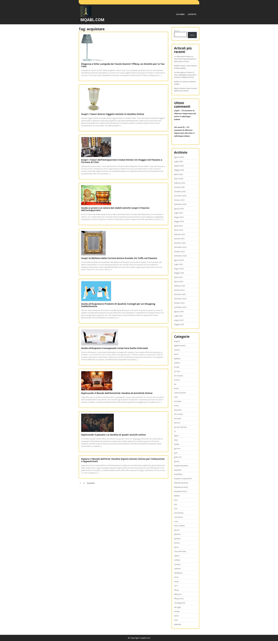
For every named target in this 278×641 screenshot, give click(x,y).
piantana (177, 534)
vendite (177, 611)
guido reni (177, 457)
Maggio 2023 (179, 324)
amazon (177, 350)
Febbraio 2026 (179, 183)
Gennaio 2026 (179, 187)
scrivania (177, 564)
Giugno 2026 (179, 166)
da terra (177, 423)
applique (177, 358)
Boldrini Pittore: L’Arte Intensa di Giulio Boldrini (185, 66)
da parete (177, 410)
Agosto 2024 (179, 260)
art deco (177, 371)
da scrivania (178, 414)
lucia (175, 508)
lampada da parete (181, 465)
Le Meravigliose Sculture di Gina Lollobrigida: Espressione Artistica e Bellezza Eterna (185, 74)
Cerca (192, 35)
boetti (176, 388)
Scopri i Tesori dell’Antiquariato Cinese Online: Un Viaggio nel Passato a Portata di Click (121, 161)
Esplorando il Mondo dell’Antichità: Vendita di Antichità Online (116, 393)
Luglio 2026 (178, 161)
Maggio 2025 (179, 221)
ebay (176, 440)
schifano (177, 560)
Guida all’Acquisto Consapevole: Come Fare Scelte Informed (114, 348)
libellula (176, 496)
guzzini (176, 461)
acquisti (177, 341)
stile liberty (178, 573)
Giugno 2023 (179, 320)
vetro (176, 620)
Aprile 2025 (178, 226)
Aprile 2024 (178, 277)
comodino (177, 401)
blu (175, 384)
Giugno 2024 (179, 269)
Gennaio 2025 (179, 238)
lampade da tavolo (181, 487)
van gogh (177, 607)
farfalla (176, 444)
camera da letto (180, 393)
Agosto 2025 (179, 208)
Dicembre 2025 (180, 191)
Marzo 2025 (178, 230)
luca (175, 504)
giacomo (177, 448)
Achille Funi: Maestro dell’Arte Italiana (185, 82)
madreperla (178, 517)
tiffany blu (177, 594)
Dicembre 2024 (180, 243)
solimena (177, 568)
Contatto (192, 14)
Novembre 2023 (180, 298)
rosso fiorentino (180, 551)
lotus (176, 500)
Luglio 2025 (178, 213)
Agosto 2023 (179, 311)
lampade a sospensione (183, 478)
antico (176, 354)
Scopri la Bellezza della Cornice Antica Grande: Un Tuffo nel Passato (119, 258)
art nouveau (178, 375)
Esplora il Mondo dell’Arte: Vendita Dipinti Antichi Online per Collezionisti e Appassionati (123, 460)
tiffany (176, 590)
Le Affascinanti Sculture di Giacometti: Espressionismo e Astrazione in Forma (185, 58)
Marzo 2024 (178, 281)
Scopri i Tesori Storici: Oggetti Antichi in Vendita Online (112, 114)
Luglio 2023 (178, 316)
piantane (177, 538)
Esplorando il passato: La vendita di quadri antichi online (113, 434)
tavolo (176, 581)
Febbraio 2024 (179, 286)
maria (176, 521)
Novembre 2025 (180, 196)
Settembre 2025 (180, 204)
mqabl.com (92, 19)
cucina (176, 405)
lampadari (177, 470)
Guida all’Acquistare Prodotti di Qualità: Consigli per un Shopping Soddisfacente (118, 305)
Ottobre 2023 (179, 303)
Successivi (90, 483)
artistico (177, 380)
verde (176, 616)
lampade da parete (181, 483)
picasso (177, 543)
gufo (175, 453)
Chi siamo (180, 14)
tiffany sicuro (179, 598)
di (174, 431)
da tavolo (177, 418)
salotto (176, 556)
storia (176, 577)
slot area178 (179, 127)
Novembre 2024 (180, 247)
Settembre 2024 (180, 256)
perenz (176, 530)
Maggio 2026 (179, 170)
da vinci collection (180, 427)
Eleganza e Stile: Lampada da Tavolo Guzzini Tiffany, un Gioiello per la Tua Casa (123, 65)
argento (177, 363)
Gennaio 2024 (179, 290)
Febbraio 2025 (179, 234)
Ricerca (177, 31)
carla (176, 397)
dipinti (176, 435)
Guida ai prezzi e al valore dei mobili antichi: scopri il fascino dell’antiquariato (115, 209)
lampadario (178, 474)
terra (176, 586)
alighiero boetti (179, 345)
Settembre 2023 (180, 307)
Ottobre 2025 (179, 200)
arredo (176, 367)
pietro (176, 547)
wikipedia (177, 624)
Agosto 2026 (179, 157)
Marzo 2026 (178, 178)
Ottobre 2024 (179, 251)
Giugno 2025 (179, 217)
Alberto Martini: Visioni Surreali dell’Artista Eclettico (185, 89)
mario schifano (179, 526)
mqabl (176, 110)
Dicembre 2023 (180, 294)
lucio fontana (178, 513)
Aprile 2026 (178, 174)
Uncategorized (179, 603)
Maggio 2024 (179, 273)
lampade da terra (180, 491)
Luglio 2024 (178, 264)
